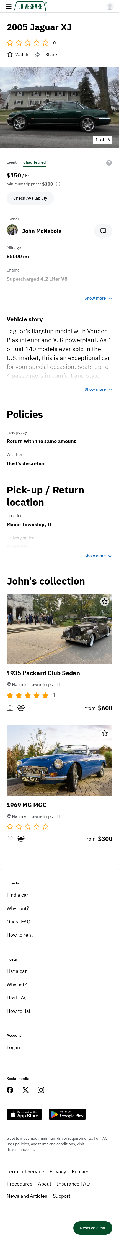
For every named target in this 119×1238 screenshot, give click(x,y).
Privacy (58, 1171)
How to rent (20, 935)
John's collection (46, 581)
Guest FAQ (18, 921)
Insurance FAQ (73, 1184)
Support (61, 1196)
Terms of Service (25, 1171)
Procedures (19, 1184)
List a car (17, 971)
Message (103, 231)
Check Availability (30, 198)
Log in (13, 1047)
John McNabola (41, 231)
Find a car (18, 895)
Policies (80, 1171)
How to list (18, 1011)
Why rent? (18, 908)
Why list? (17, 984)
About (44, 1184)
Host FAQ (17, 997)
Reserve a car (93, 1228)
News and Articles (27, 1196)
